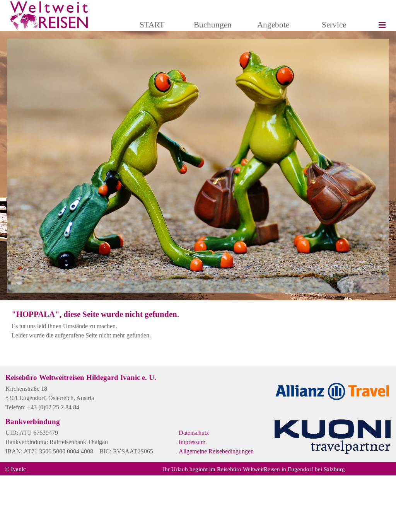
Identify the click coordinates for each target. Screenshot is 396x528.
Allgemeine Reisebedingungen (216, 451)
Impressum (192, 442)
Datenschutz (194, 432)
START (152, 24)
